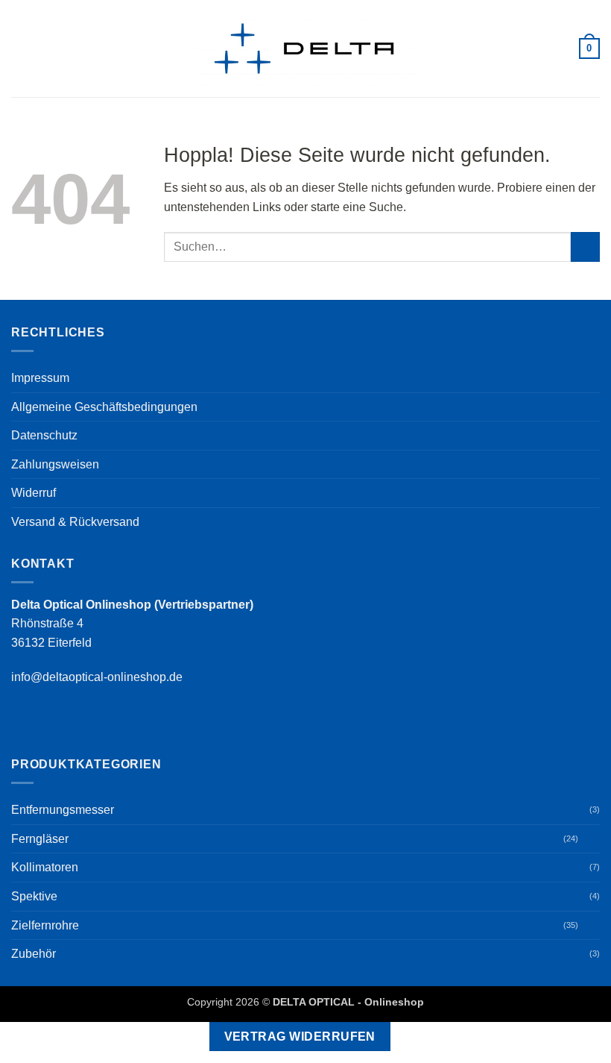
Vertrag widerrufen (300, 1036)
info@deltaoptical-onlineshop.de (97, 677)
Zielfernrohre (45, 925)
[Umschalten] (591, 838)
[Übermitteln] (585, 246)
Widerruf (33, 492)
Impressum (40, 377)
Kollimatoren (44, 867)
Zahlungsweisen (55, 464)
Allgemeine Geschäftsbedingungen (104, 407)
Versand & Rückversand (75, 521)
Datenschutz (44, 435)
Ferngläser (40, 838)
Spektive (34, 896)
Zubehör (33, 953)
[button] (20, 48)
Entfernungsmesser (62, 809)
